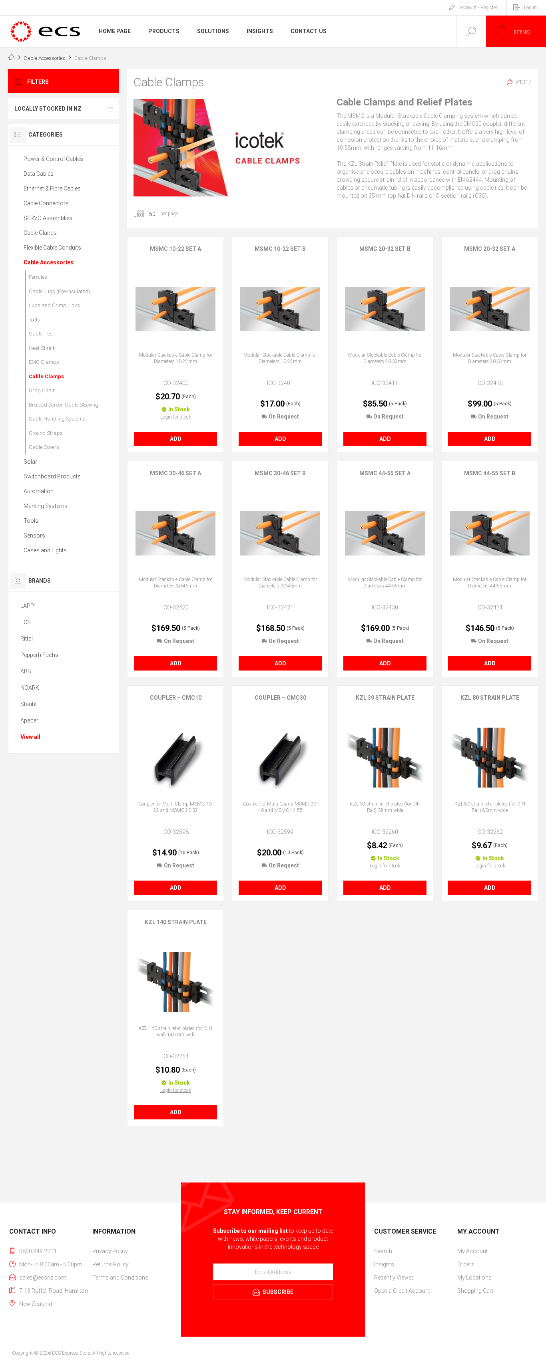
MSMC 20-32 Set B (384, 249)
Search (383, 1251)
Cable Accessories (49, 262)
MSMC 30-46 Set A (175, 473)
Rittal (26, 638)
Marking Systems (46, 506)
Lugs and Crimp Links (54, 305)
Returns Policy (110, 1264)
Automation (39, 491)
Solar (30, 461)
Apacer (29, 720)
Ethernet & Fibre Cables (52, 188)
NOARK (29, 687)
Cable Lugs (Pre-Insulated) (59, 291)
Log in (530, 7)
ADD (175, 439)
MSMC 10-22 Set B (280, 249)
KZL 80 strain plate (489, 697)
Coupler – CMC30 (280, 697)
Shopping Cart (475, 1291)
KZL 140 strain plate (176, 922)
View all (30, 737)
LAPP (27, 606)
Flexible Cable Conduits (52, 247)
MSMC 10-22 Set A (175, 249)
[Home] (11, 58)
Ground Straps (46, 433)
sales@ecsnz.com (42, 1277)
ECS (25, 622)
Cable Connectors (46, 203)
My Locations (474, 1277)
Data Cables (39, 174)
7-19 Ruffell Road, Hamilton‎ (53, 1291)
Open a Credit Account (402, 1291)
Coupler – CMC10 (175, 697)
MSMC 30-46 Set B (280, 473)
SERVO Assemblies (48, 218)
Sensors (34, 535)
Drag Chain (42, 390)
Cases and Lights (45, 550)
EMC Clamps (44, 362)
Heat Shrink (42, 348)
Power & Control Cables (53, 159)
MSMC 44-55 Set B (489, 473)
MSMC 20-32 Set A (489, 249)
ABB (25, 671)
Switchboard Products (52, 476)
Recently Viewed (394, 1277)
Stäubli (29, 704)
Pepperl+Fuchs (39, 655)
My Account (472, 1251)
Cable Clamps (46, 376)
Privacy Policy (110, 1251)
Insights (384, 1264)
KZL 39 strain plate (385, 697)
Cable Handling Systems (57, 419)
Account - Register (478, 7)
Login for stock (175, 417)
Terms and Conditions (120, 1277)
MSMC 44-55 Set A (384, 473)
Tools (34, 320)
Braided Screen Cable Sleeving (63, 405)
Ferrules (38, 277)
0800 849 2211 (38, 1251)
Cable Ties (41, 334)
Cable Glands (40, 233)
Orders (465, 1264)
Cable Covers (44, 447)
